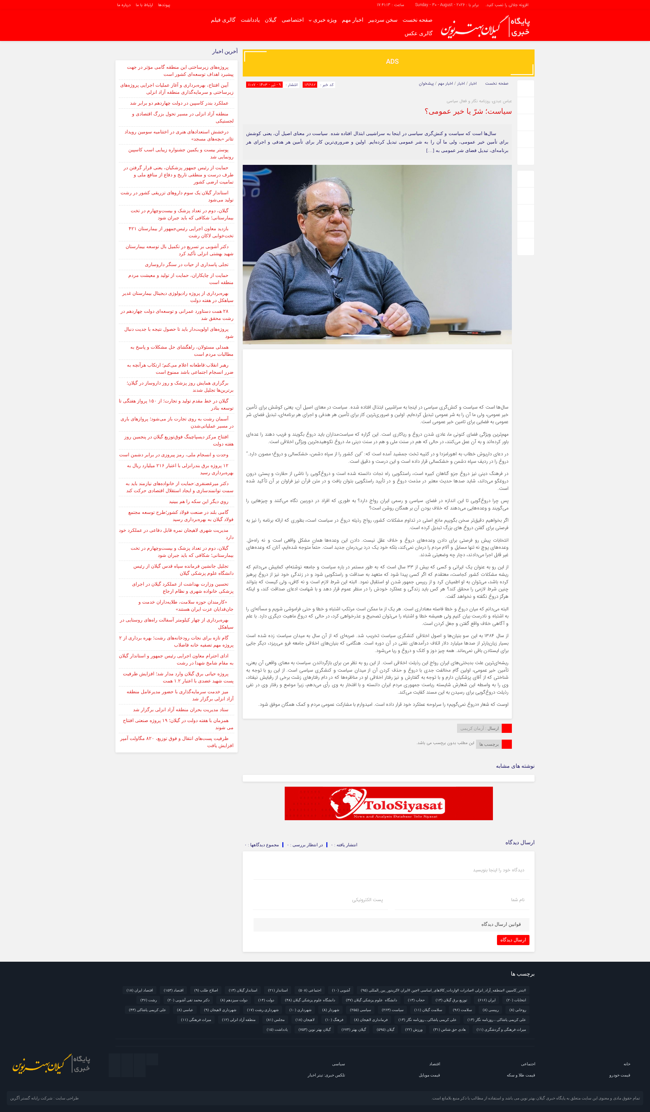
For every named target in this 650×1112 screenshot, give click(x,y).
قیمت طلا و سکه (521, 1075)
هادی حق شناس (449, 1029)
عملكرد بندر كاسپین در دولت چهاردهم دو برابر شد (179, 103)
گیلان (271, 20)
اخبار (473, 84)
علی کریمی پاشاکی (147, 1010)
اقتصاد (173, 990)
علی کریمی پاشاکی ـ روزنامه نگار (427, 1020)
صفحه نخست (418, 20)
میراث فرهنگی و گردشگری (501, 1029)
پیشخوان (426, 84)
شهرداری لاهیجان (220, 1010)
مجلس (275, 1020)
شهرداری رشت (263, 1010)
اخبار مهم (352, 20)
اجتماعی (310, 990)
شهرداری (300, 1010)
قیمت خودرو (619, 1075)
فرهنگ (334, 1020)
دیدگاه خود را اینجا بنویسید (498, 870)
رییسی (491, 1010)
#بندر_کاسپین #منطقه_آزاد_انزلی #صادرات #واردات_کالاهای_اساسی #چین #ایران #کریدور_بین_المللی (443, 990)
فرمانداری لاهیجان (371, 1020)
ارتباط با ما (144, 5)
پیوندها (164, 5)
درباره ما (124, 5)
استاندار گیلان (243, 990)
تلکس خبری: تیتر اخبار (326, 1075)
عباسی (185, 1010)
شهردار (330, 1010)
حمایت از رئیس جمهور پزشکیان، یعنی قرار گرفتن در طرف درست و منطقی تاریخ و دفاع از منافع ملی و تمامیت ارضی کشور (179, 174)
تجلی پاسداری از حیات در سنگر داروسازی (187, 264)
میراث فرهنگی (196, 1020)
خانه (627, 1064)
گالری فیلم (223, 20)
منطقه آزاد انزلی (239, 1020)
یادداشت (250, 20)
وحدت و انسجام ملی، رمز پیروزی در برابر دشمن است (174, 454)
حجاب (416, 1000)
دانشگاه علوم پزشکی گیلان (371, 1000)
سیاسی (360, 1010)
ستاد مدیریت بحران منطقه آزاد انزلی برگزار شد (181, 709)
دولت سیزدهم (233, 1000)
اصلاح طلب (206, 990)
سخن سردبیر (382, 20)
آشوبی (341, 990)
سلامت (462, 1010)
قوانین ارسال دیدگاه (501, 924)
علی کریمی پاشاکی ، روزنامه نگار (497, 1020)
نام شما (517, 899)
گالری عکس (419, 33)
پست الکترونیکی (367, 899)
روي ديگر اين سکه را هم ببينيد (199, 501)
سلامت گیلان (428, 1010)
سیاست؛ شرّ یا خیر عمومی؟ (468, 111)
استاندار (278, 990)
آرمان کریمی (472, 728)
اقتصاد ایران (140, 990)
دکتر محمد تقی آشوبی (189, 1000)
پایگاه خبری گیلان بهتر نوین (543, 1098)
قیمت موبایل (429, 1075)
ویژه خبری (325, 20)
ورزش (413, 1029)
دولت (266, 1000)
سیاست (393, 1010)
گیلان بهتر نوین (315, 1029)
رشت (148, 1000)
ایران (487, 1000)
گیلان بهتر (354, 1029)
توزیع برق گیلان (451, 1000)
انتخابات (516, 1000)
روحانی (518, 1010)
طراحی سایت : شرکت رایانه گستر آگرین (44, 1098)
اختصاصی (293, 20)
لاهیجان (305, 1020)
